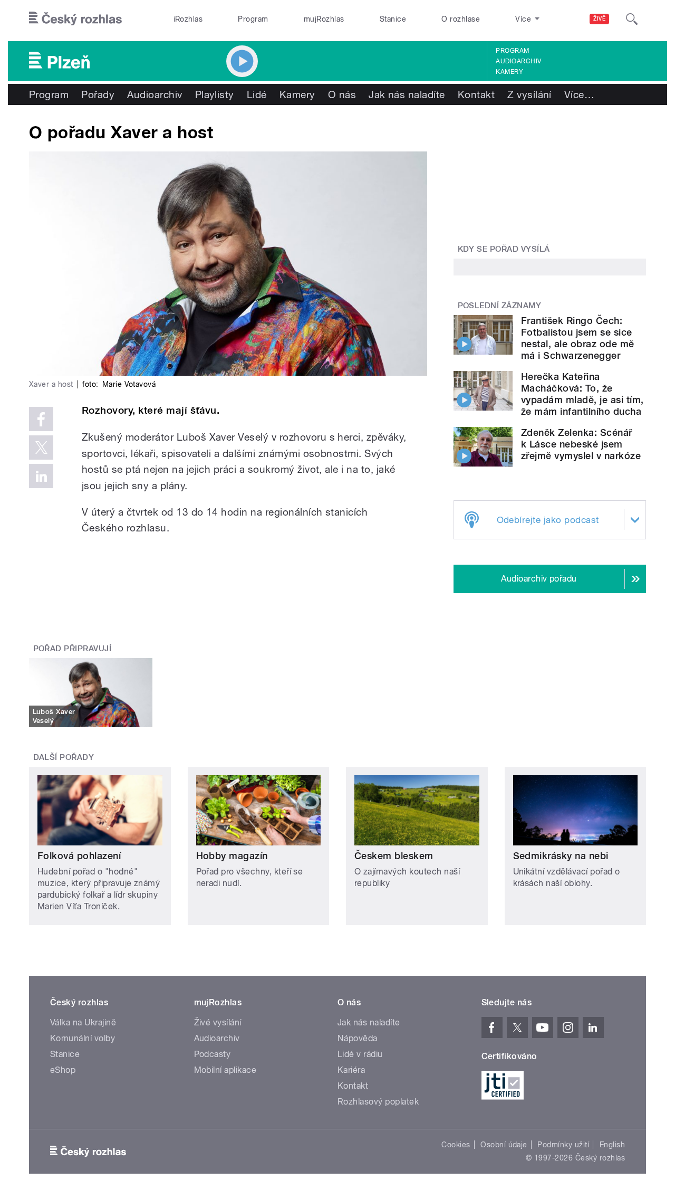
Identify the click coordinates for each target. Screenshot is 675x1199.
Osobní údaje (503, 1144)
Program (253, 19)
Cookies (455, 1144)
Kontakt (476, 94)
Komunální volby (82, 1038)
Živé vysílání (218, 1022)
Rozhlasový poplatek (378, 1102)
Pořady (97, 94)
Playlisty (214, 94)
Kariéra (351, 1070)
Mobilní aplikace (225, 1070)
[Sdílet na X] (41, 447)
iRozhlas (188, 19)
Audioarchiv (518, 61)
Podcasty (212, 1054)
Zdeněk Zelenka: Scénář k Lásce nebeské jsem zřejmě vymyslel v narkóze (581, 444)
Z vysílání (529, 94)
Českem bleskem (393, 855)
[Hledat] (632, 19)
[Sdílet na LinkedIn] (41, 476)
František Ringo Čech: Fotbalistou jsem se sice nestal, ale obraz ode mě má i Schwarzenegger (577, 338)
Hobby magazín (232, 855)
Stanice (393, 19)
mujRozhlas (324, 19)
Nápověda (358, 1038)
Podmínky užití (563, 1144)
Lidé (257, 94)
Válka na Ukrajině (83, 1022)
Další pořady (63, 757)
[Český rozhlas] (75, 19)
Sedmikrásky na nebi (561, 855)
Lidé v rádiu (360, 1054)
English (612, 1144)
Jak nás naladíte (407, 94)
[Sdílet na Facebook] (41, 419)
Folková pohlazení (79, 855)
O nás (342, 94)
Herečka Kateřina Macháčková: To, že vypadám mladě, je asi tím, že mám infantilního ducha (582, 394)
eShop (62, 1070)
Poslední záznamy (500, 305)
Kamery (509, 71)
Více (579, 94)
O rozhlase (460, 19)
